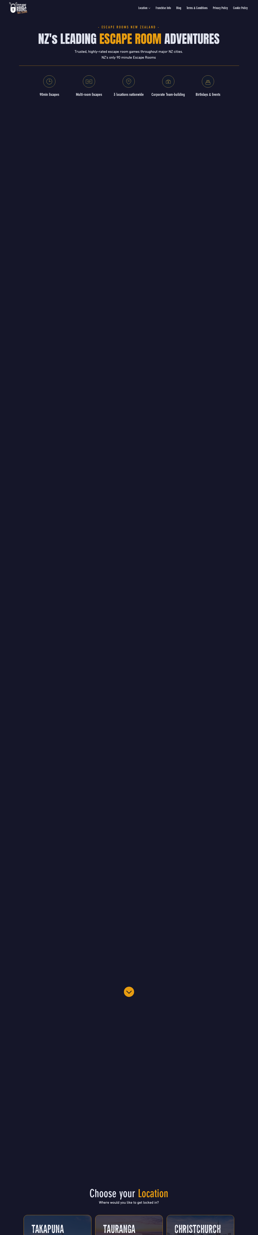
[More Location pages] (149, 8)
